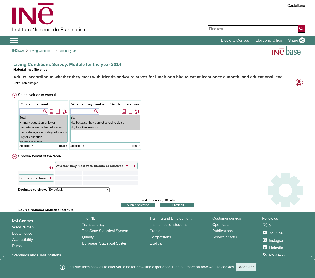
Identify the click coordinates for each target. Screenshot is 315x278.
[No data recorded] (43, 141)
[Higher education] (43, 137)
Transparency (93, 225)
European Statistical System (105, 243)
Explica (155, 243)
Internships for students (168, 225)
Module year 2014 (71, 51)
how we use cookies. (218, 267)
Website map (23, 227)
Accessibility (22, 240)
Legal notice (22, 233)
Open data (220, 225)
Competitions (160, 237)
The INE (89, 218)
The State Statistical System (105, 231)
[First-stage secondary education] (43, 127)
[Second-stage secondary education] (43, 132)
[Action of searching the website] (301, 29)
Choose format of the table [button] (39, 156)
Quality (88, 237)
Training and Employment (170, 218)
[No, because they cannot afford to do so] (105, 122)
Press (17, 246)
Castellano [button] (296, 6)
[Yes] (105, 117)
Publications (222, 231)
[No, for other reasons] (105, 127)
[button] (295, 40)
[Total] (43, 117)
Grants (154, 231)
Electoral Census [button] (235, 40)
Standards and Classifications (36, 255)
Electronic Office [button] (268, 40)
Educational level (34, 104)
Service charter (224, 237)
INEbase (18, 50)
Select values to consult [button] (37, 95)
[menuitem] (157, 122)
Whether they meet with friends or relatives (105, 104)
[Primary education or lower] (43, 122)
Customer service (226, 218)
